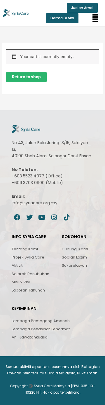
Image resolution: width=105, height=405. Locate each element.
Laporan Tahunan (28, 290)
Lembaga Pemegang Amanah (41, 321)
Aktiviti (17, 265)
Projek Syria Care (28, 257)
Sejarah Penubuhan (30, 274)
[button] (95, 18)
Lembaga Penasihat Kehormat (41, 329)
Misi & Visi (21, 282)
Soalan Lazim (74, 257)
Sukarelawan (74, 265)
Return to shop (26, 76)
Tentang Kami (25, 249)
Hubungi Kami (75, 249)
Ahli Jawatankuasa (30, 337)
